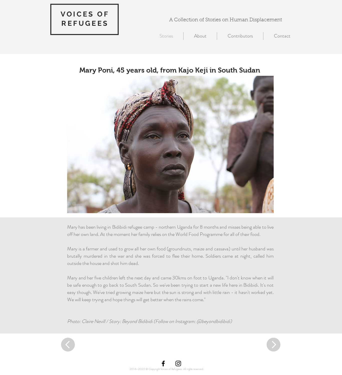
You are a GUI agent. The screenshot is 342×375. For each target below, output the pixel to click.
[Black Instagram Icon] (178, 363)
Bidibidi (119, 227)
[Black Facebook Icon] (163, 363)
